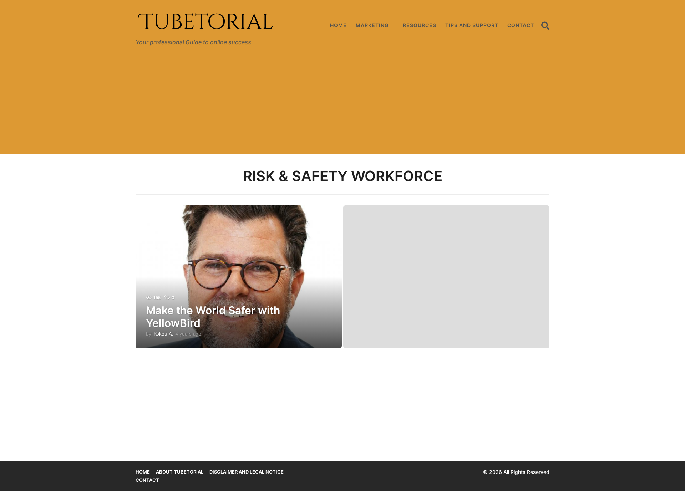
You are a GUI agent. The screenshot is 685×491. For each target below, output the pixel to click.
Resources (419, 25)
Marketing (372, 25)
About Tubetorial (179, 472)
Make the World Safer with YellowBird (213, 316)
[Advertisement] (342, 104)
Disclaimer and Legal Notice (246, 472)
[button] (545, 25)
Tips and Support (471, 25)
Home (338, 25)
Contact (520, 25)
